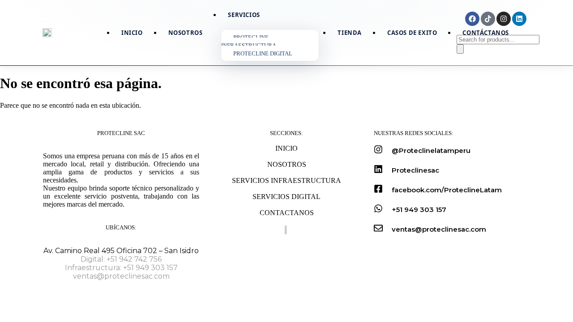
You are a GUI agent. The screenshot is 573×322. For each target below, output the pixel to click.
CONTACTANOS (287, 212)
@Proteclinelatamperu (431, 150)
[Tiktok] (488, 19)
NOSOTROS (286, 164)
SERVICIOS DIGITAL (286, 196)
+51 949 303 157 (419, 209)
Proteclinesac (415, 170)
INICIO (286, 148)
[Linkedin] (519, 19)
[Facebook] (472, 19)
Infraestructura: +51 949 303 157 (121, 267)
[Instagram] (503, 19)
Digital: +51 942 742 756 (121, 259)
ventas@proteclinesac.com (121, 276)
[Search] (460, 49)
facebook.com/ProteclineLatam (447, 190)
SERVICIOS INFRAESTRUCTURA (286, 180)
